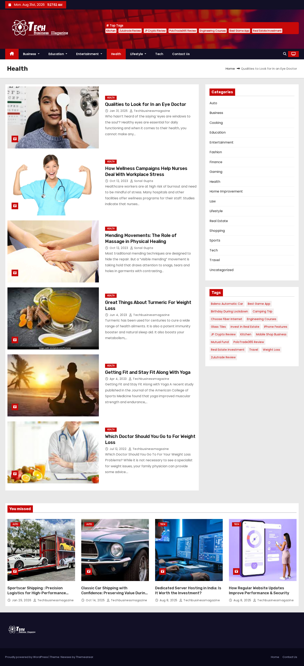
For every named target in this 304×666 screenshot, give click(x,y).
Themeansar (84, 657)
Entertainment (88, 54)
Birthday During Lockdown (229, 311)
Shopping (217, 230)
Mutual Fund (220, 342)
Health (116, 54)
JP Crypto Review (155, 30)
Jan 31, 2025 (119, 111)
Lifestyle (137, 54)
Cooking (216, 122)
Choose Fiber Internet (226, 319)
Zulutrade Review (130, 30)
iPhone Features (275, 327)
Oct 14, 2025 (96, 600)
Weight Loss (271, 350)
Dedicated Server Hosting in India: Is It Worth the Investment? (188, 590)
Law (212, 201)
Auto (213, 103)
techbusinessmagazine (151, 111)
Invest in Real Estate (245, 327)
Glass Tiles (218, 327)
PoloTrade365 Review (182, 30)
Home (230, 68)
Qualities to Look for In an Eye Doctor (145, 104)
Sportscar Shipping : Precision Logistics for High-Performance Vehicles (36, 593)
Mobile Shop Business (271, 334)
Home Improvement (226, 191)
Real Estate (218, 221)
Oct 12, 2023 (119, 181)
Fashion (215, 152)
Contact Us (181, 54)
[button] (284, 53)
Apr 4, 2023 (119, 379)
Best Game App (239, 30)
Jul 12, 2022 (118, 449)
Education (57, 54)
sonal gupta (143, 181)
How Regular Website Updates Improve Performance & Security (259, 590)
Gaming (215, 171)
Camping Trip (262, 311)
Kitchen (111, 30)
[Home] (12, 54)
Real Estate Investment (267, 30)
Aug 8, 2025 (169, 600)
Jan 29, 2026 (22, 600)
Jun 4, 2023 (119, 315)
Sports (214, 240)
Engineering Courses (213, 30)
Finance (215, 162)
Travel (214, 260)
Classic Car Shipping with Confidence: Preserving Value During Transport (114, 593)
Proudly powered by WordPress (27, 657)
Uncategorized (221, 270)
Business (30, 54)
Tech (159, 54)
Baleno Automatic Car (227, 304)
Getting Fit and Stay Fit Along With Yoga (147, 372)
